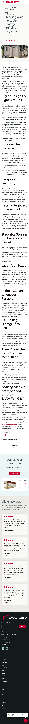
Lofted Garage (4, 675)
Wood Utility (4, 662)
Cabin (2, 665)
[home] (11, 2)
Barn (2, 670)
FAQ (2, 694)
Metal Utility (4, 659)
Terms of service (5, 715)
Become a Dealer (5, 708)
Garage (3, 673)
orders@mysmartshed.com (6, 639)
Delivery (3, 689)
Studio (2, 678)
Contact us (3, 702)
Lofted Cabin (4, 667)
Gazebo (3, 683)
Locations (3, 692)
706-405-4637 (4, 637)
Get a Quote (4, 700)
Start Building (14, 473)
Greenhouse (4, 681)
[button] (26, 2)
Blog (2, 705)
